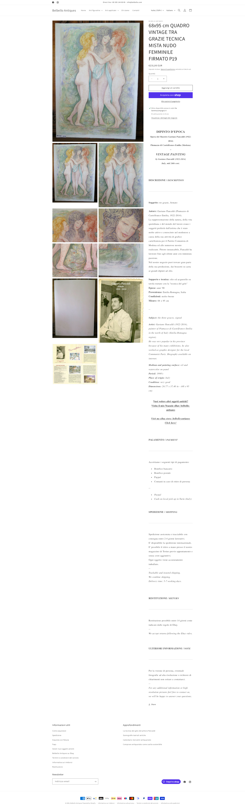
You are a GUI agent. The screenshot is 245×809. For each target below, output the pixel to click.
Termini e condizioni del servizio (65, 758)
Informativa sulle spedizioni (170, 803)
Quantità (152, 74)
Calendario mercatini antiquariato (137, 740)
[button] (95, 10)
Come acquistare (59, 731)
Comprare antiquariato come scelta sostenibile (142, 744)
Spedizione (56, 735)
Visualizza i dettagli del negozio (164, 118)
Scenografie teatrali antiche (134, 735)
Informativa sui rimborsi (62, 762)
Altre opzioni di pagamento (170, 101)
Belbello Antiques (76, 803)
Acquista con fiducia (60, 740)
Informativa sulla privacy (125, 803)
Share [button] (153, 704)
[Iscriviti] (95, 782)
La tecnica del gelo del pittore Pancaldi (139, 731)
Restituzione (57, 767)
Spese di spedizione (168, 69)
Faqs (54, 744)
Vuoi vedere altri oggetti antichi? (170, 401)
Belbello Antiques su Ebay (63, 753)
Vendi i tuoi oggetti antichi (63, 749)
